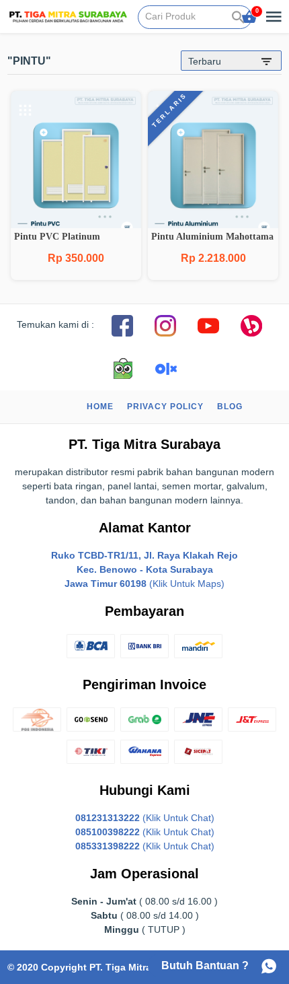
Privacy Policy (165, 406)
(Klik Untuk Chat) (144, 817)
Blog (230, 406)
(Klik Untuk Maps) (144, 569)
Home (100, 406)
